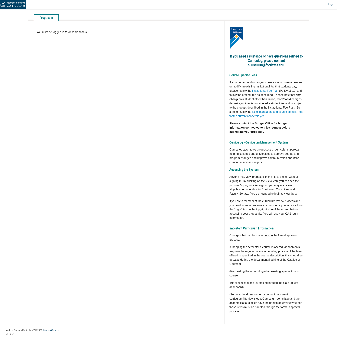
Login (331, 4)
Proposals (46, 18)
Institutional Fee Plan (265, 90)
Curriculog (13, 4)
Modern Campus (51, 330)
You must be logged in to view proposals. (62, 32)
